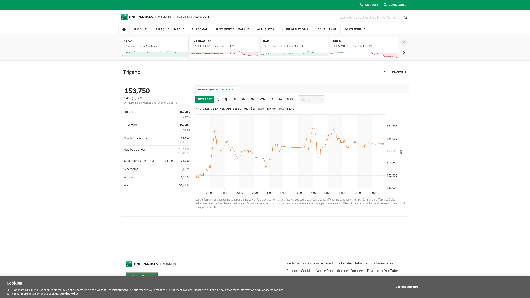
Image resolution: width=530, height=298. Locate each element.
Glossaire (315, 263)
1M (234, 99)
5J (226, 99)
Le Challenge (326, 29)
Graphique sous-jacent (216, 89)
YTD (262, 99)
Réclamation (296, 263)
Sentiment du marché (232, 29)
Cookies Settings (407, 287)
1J (218, 99)
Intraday (205, 99)
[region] (265, 287)
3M (243, 99)
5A (280, 99)
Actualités (265, 29)
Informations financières (374, 263)
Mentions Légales (339, 263)
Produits (140, 29)
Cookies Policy (69, 294)
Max (290, 99)
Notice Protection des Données (340, 270)
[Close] (523, 286)
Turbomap (200, 29)
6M (253, 99)
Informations (297, 29)
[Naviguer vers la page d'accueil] (146, 17)
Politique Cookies (299, 270)
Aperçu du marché (169, 29)
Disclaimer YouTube (382, 270)
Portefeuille (354, 29)
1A (271, 99)
